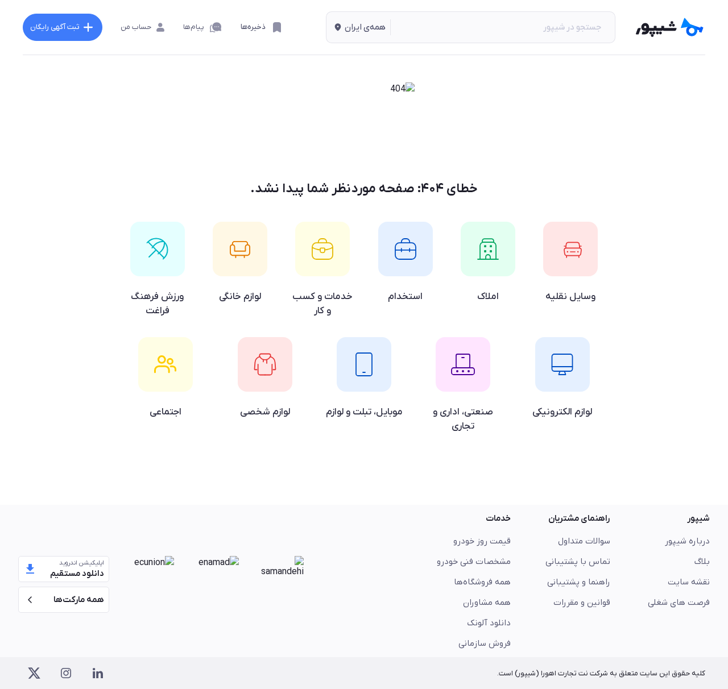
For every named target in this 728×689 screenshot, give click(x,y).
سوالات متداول (584, 541)
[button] (358, 27)
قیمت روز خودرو (482, 541)
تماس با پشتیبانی (577, 561)
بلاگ (702, 561)
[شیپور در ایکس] (34, 673)
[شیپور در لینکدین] (98, 673)
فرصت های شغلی (679, 602)
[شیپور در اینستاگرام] (66, 673)
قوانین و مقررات (581, 602)
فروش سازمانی (484, 643)
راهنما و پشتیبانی (578, 582)
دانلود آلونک (489, 623)
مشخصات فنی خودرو (474, 561)
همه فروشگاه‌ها (482, 582)
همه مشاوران (487, 602)
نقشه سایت (689, 582)
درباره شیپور (687, 541)
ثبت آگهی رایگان (54, 27)
